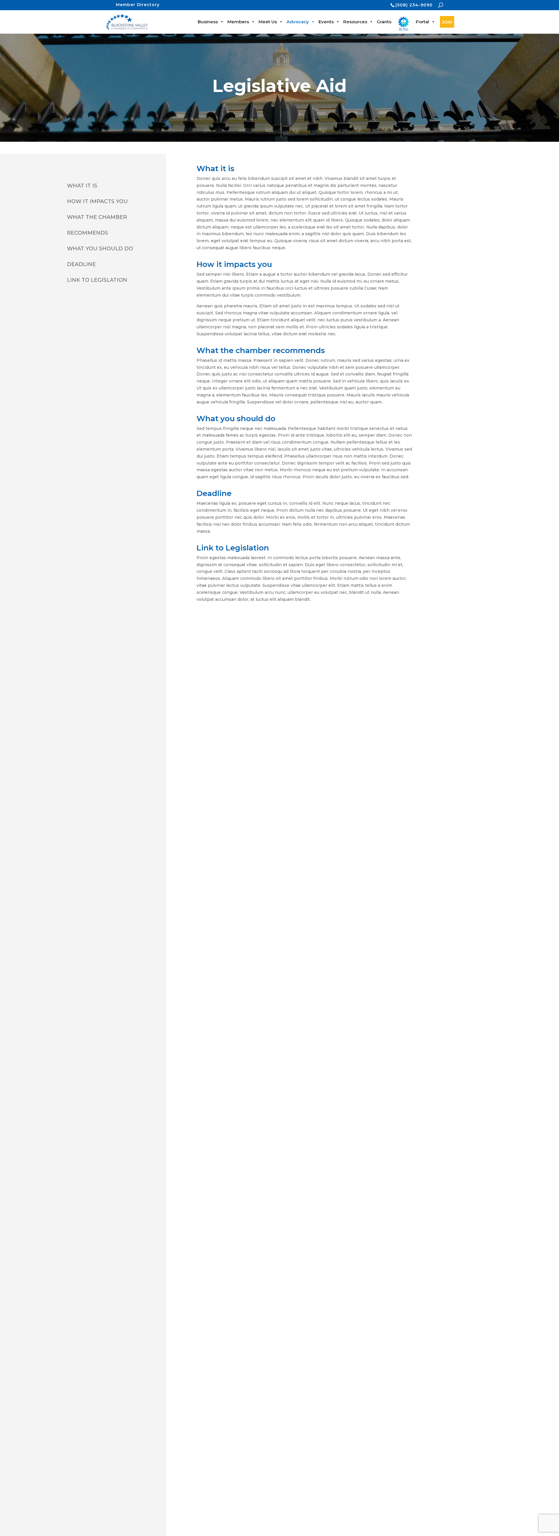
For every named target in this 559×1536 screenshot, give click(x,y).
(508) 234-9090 (414, 5)
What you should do (100, 248)
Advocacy (297, 21)
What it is (82, 186)
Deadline (81, 264)
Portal (422, 21)
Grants (384, 21)
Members (238, 21)
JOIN (447, 22)
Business (208, 21)
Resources (355, 21)
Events (326, 21)
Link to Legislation (97, 280)
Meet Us (268, 21)
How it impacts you (97, 201)
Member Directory (138, 5)
